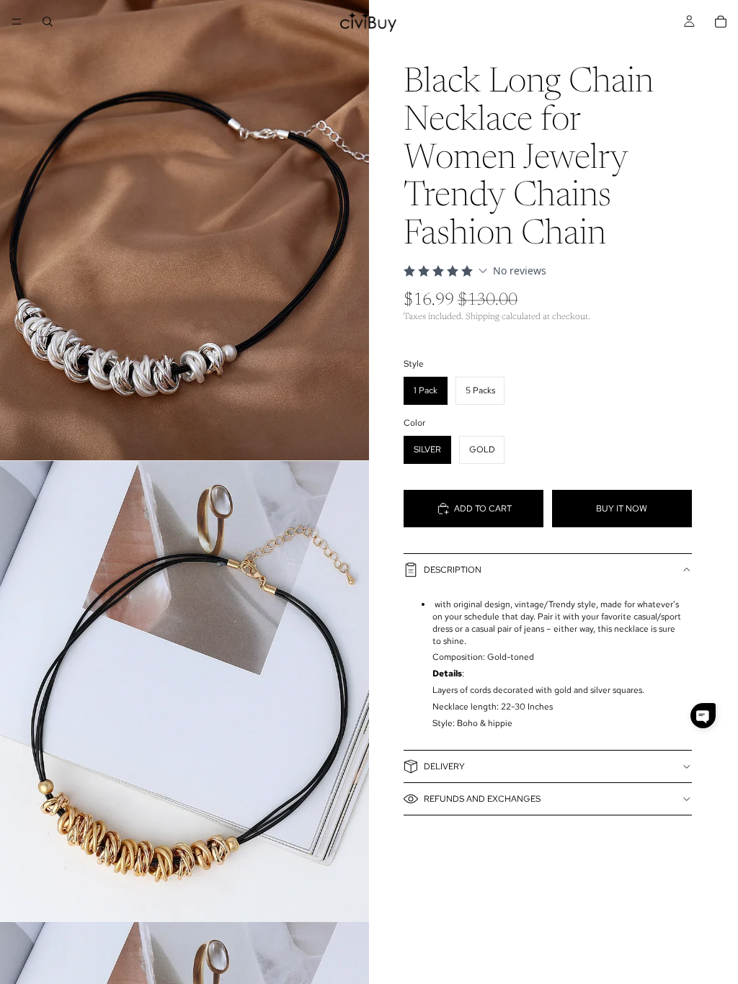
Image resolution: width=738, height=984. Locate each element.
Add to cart (483, 508)
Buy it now (621, 508)
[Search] (47, 21)
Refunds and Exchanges (482, 799)
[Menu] (16, 21)
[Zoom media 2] (184, 691)
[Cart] (721, 21)
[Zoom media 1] (184, 230)
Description (452, 570)
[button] (703, 715)
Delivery (444, 766)
